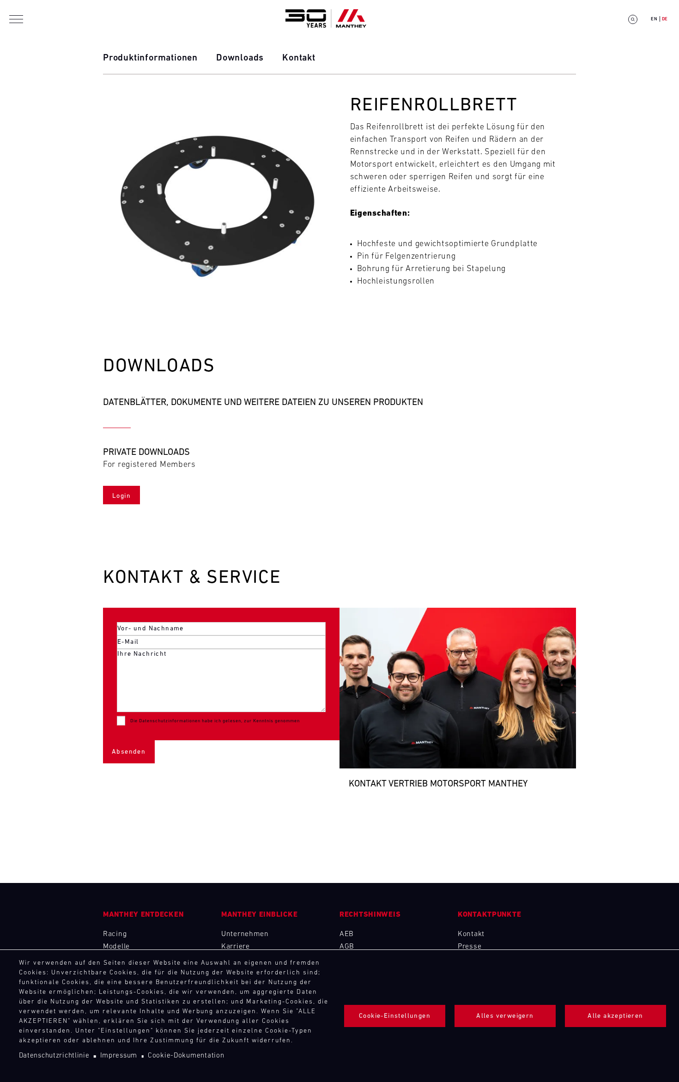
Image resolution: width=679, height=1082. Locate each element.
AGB (347, 946)
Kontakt (298, 58)
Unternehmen (245, 934)
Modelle (116, 946)
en (654, 19)
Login (121, 496)
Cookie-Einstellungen (394, 1016)
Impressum (118, 1055)
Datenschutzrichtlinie (54, 1055)
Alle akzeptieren (615, 1016)
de (665, 19)
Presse (469, 946)
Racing (115, 934)
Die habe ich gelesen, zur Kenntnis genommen (215, 721)
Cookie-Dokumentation (186, 1055)
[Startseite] (325, 19)
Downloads (240, 58)
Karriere (235, 946)
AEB (347, 934)
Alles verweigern (505, 1016)
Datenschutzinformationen (169, 721)
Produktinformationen (150, 58)
